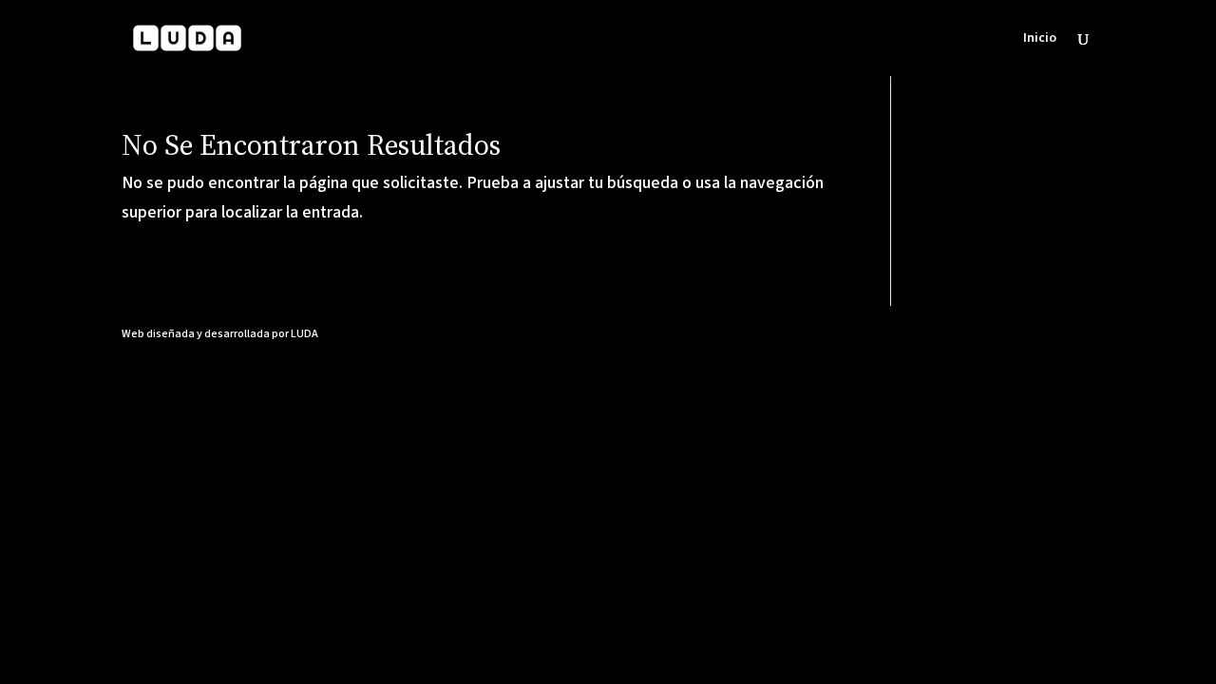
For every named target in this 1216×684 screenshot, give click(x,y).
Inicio (1039, 39)
